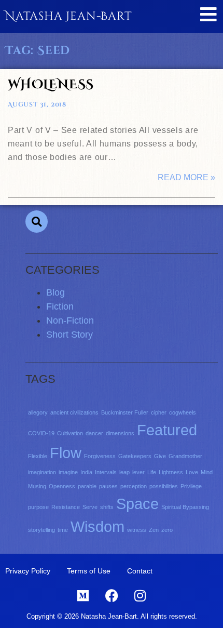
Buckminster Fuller (124, 412)
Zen (154, 530)
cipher (158, 412)
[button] (36, 221)
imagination (42, 472)
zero (167, 530)
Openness (62, 486)
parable (87, 486)
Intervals (106, 472)
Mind (207, 472)
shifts (107, 507)
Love (192, 472)
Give (160, 456)
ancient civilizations (74, 412)
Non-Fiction (70, 320)
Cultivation (70, 433)
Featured (167, 429)
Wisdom (97, 526)
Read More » (186, 177)
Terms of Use (88, 571)
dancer (94, 433)
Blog (55, 292)
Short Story (69, 334)
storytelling (41, 530)
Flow (65, 452)
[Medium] (83, 596)
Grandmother (185, 456)
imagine (68, 472)
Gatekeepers (134, 456)
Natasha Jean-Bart (68, 16)
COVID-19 (41, 433)
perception (133, 486)
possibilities (163, 486)
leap (124, 472)
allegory (38, 412)
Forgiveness (100, 456)
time (63, 530)
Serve (89, 507)
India (86, 472)
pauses (108, 486)
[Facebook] (111, 596)
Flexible (37, 456)
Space (137, 503)
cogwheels (182, 412)
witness (136, 530)
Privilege (191, 486)
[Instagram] (140, 596)
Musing (37, 486)
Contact (139, 571)
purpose (38, 507)
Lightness (171, 472)
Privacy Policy (27, 571)
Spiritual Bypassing (185, 507)
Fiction (60, 306)
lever (138, 472)
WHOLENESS (51, 84)
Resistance (65, 507)
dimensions (120, 433)
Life (151, 472)
